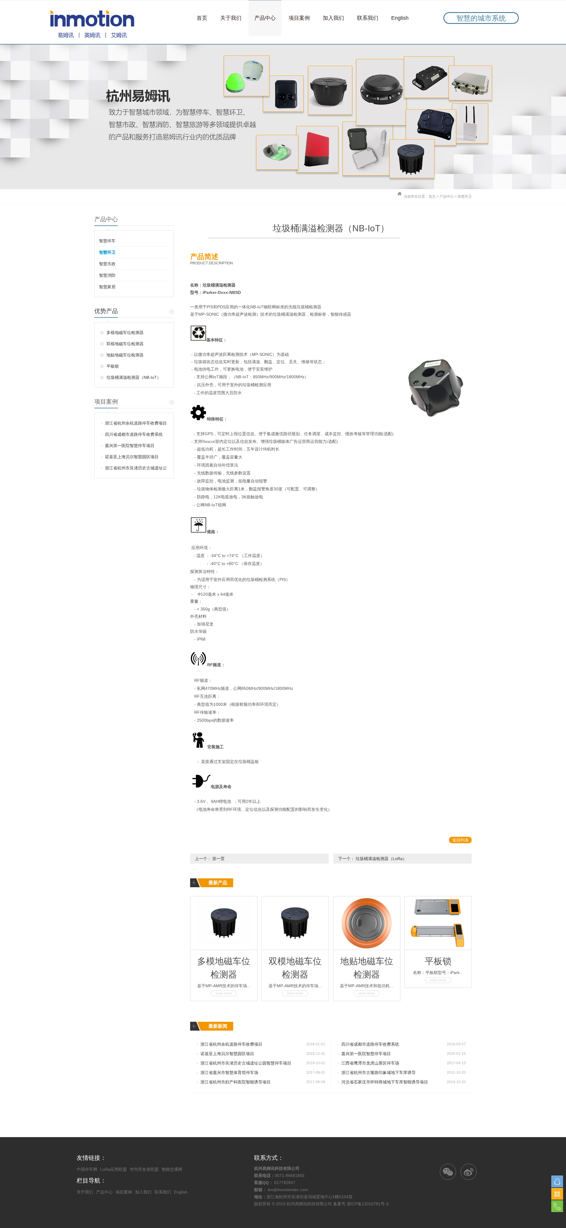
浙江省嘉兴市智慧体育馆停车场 (229, 1072)
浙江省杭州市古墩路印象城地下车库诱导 (378, 1072)
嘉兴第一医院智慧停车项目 (129, 445)
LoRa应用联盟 (113, 1169)
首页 (202, 18)
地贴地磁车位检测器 (125, 355)
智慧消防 (107, 275)
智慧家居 (107, 286)
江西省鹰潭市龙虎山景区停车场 (370, 1063)
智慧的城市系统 (481, 18)
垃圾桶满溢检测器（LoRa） (381, 858)
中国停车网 (87, 1169)
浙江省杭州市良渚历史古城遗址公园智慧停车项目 (136, 470)
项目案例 (299, 18)
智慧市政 (107, 263)
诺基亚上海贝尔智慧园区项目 (132, 456)
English (400, 18)
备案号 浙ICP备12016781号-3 (361, 1203)
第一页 (218, 858)
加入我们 (333, 18)
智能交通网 (172, 1169)
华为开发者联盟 (144, 1169)
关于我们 (230, 18)
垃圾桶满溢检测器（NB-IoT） (133, 377)
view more (223, 993)
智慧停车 (107, 240)
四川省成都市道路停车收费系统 (134, 434)
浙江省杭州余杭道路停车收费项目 (136, 423)
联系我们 (367, 18)
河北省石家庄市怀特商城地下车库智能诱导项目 (384, 1082)
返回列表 (460, 840)
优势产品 (106, 311)
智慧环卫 (465, 196)
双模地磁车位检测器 (125, 343)
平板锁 (112, 366)
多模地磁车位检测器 (125, 332)
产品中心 (265, 18)
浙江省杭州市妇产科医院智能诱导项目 (235, 1082)
